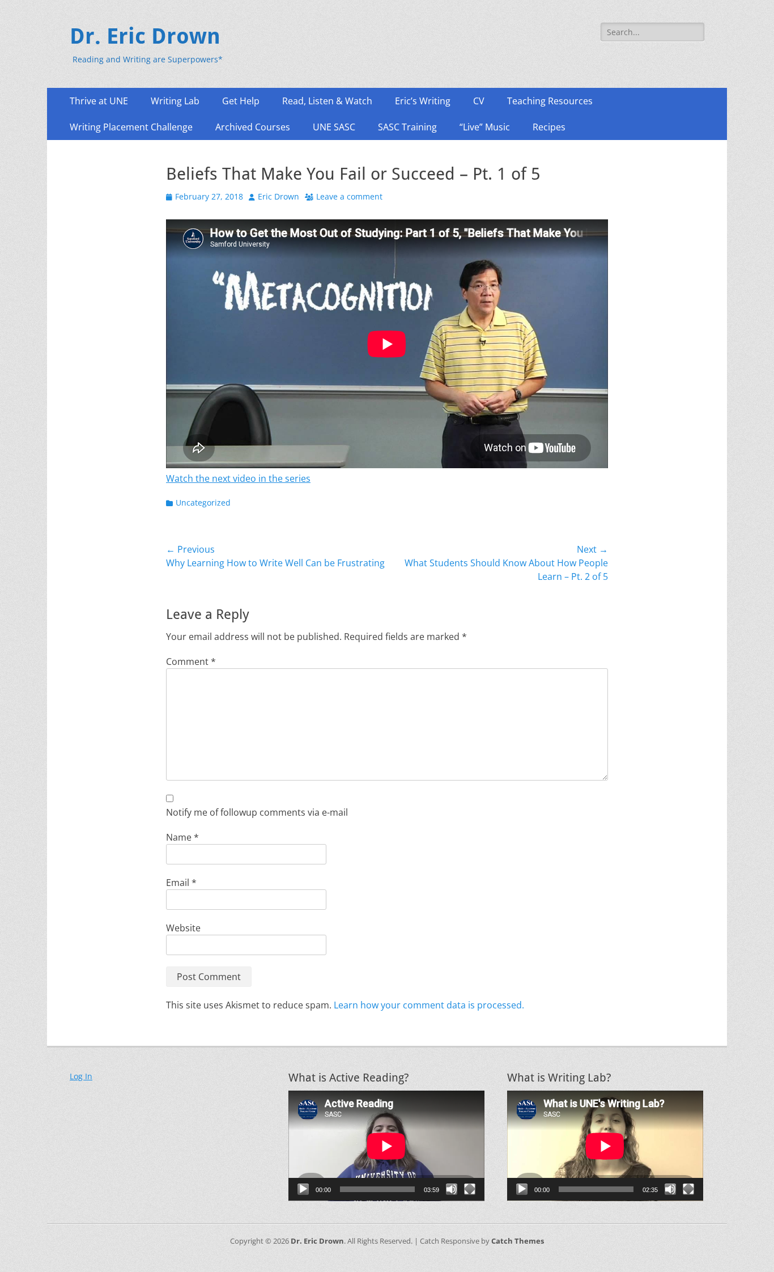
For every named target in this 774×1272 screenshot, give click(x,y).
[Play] (303, 1189)
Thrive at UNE (99, 101)
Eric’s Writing (422, 101)
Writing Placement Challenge (131, 127)
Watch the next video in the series (238, 478)
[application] (386, 1146)
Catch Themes (517, 1241)
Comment (191, 661)
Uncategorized (203, 502)
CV (478, 101)
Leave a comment (349, 196)
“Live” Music (485, 127)
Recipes (549, 127)
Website (183, 928)
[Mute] (451, 1189)
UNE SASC (334, 127)
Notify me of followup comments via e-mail (257, 812)
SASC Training (407, 127)
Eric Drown (278, 196)
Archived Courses (252, 127)
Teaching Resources (550, 101)
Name (182, 837)
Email (181, 882)
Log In (81, 1076)
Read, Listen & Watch (327, 101)
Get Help (241, 101)
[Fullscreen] (469, 1189)
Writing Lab (175, 101)
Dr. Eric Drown (145, 36)
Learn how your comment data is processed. (429, 1005)
